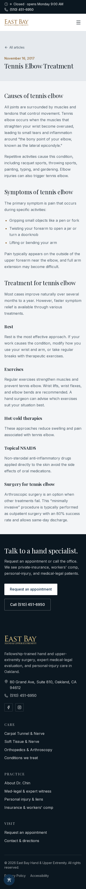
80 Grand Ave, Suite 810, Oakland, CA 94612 (43, 685)
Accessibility (39, 876)
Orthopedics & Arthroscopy (28, 749)
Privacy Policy (15, 876)
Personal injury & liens (23, 799)
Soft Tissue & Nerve (21, 741)
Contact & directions (21, 840)
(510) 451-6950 (21, 9)
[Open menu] (78, 22)
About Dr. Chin (17, 783)
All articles (17, 47)
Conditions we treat (21, 757)
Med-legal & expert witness (27, 791)
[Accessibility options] (9, 879)
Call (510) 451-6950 (27, 604)
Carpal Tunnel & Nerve (24, 733)
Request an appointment (31, 589)
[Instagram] (19, 707)
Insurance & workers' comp (28, 807)
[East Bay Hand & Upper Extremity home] (16, 22)
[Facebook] (8, 707)
